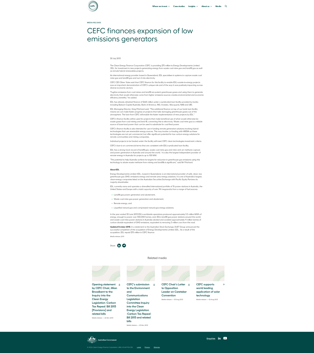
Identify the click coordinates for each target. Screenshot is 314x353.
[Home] (92, 6)
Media (218, 6)
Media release (94, 22)
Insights (191, 6)
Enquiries (211, 338)
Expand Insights (198, 6)
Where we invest (159, 6)
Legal (139, 347)
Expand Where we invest (169, 6)
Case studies (179, 6)
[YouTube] (225, 337)
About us (205, 6)
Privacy (147, 347)
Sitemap (157, 347)
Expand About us (212, 6)
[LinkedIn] (219, 338)
